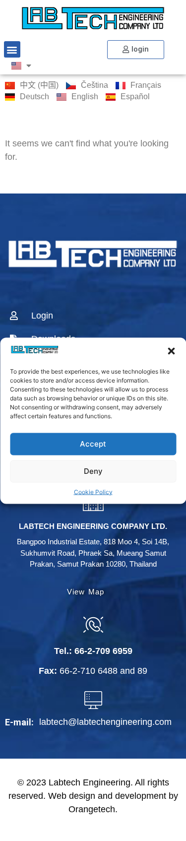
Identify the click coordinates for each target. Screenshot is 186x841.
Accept (93, 444)
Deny (93, 471)
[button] (171, 351)
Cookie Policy (93, 491)
